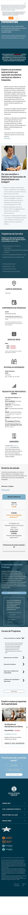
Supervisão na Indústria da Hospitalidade (11, 671)
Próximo (27, 727)
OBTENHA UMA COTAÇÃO (14, 770)
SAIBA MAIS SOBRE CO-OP (14, 592)
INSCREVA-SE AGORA (14, 774)
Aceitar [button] (11, 18)
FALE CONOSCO (14, 765)
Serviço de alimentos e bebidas (12, 638)
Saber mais (7, 138)
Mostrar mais (14, 691)
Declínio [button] (16, 18)
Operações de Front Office (11, 657)
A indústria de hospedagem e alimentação (12, 680)
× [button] (25, 3)
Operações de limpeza (10, 664)
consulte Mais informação (14, 743)
